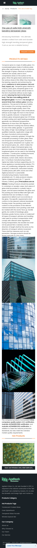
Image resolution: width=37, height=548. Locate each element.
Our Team (5, 532)
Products (14, 9)
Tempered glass (8, 65)
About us (5, 525)
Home (7, 9)
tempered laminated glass (14, 141)
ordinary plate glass (9, 89)
